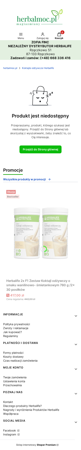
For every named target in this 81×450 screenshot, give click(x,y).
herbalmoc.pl (10, 68)
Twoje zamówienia (15, 377)
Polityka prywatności (16, 324)
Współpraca (10, 413)
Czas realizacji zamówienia (20, 360)
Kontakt (8, 402)
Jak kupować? (12, 332)
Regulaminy (10, 336)
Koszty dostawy (13, 356)
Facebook (10, 430)
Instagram (10, 434)
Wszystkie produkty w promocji (24, 179)
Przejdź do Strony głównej (40, 149)
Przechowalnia (12, 385)
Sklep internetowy (36, 444)
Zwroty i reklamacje (15, 328)
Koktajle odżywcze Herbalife (38, 68)
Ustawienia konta (14, 381)
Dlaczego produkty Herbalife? (22, 405)
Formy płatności (13, 352)
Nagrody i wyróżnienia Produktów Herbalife (31, 409)
